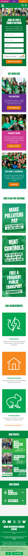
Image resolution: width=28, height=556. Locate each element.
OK (8, 553)
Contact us (14, 529)
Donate (23, 1)
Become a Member (14, 171)
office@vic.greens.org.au (18, 537)
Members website (13, 526)
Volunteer (14, 96)
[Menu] (25, 5)
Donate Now (14, 133)
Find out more (9, 549)
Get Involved (4, 1)
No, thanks (17, 553)
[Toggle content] (22, 492)
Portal (14, 539)
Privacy (6, 526)
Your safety (21, 526)
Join (14, 1)
